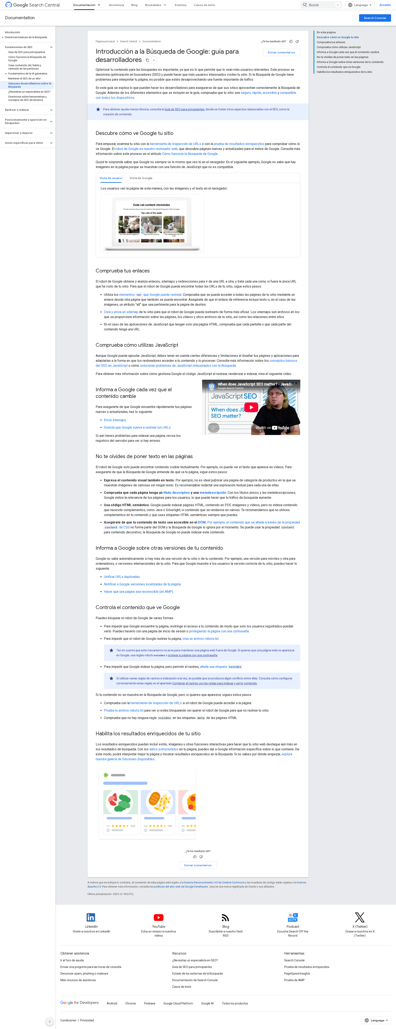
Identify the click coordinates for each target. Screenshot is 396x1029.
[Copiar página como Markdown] (147, 60)
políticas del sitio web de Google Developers (181, 886)
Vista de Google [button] (141, 178)
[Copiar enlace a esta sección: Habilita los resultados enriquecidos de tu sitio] (205, 734)
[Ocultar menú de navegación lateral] (50, 1021)
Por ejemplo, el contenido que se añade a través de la (245, 522)
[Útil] (291, 41)
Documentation (20, 17)
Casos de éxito (204, 5)
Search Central (44, 5)
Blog (134, 5)
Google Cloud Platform (178, 1003)
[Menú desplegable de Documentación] (100, 5)
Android (112, 1003)
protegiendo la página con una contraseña (219, 631)
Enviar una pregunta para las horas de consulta (90, 967)
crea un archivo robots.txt (201, 639)
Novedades (153, 5)
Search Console (375, 18)
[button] (27, 37)
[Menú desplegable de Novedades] (166, 5)
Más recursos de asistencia (78, 980)
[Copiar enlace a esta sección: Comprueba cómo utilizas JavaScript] (182, 345)
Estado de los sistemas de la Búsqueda (197, 973)
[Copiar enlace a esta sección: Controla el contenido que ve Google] (184, 607)
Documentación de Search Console (195, 980)
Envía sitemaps (115, 420)
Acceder (385, 5)
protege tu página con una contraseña (192, 655)
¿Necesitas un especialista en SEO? (195, 960)
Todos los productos (235, 1003)
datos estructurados (163, 749)
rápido (256, 93)
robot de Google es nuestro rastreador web (146, 149)
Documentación (84, 5)
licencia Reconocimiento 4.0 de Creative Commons (214, 882)
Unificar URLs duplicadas (122, 577)
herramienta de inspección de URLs (175, 144)
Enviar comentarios (281, 52)
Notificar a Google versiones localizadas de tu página (142, 584)
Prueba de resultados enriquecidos (306, 967)
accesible (270, 93)
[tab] (111, 178)
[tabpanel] (198, 220)
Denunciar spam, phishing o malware (84, 973)
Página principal (105, 41)
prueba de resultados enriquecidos (239, 144)
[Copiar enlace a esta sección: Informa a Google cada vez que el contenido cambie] (140, 396)
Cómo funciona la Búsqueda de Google (190, 154)
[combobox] (321, 5)
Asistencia (116, 5)
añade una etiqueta (221, 667)
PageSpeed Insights (297, 973)
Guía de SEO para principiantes (184, 109)
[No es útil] (297, 41)
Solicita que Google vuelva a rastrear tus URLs (137, 427)
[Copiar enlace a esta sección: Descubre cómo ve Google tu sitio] (177, 133)
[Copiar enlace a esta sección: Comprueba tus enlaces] (154, 271)
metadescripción (213, 493)
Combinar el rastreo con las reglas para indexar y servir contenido (214, 683)
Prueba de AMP (294, 980)
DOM (202, 522)
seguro (246, 93)
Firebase (149, 1003)
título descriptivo (176, 493)
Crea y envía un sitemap (121, 312)
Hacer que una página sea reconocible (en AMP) (138, 592)
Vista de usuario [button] (111, 178)
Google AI (207, 1003)
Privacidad (87, 1020)
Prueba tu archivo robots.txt (124, 710)
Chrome (130, 1003)
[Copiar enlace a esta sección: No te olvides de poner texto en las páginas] (197, 456)
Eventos (180, 5)
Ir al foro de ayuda (72, 960)
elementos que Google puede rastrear (150, 295)
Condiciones (68, 1020)
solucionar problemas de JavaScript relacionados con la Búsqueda (188, 366)
